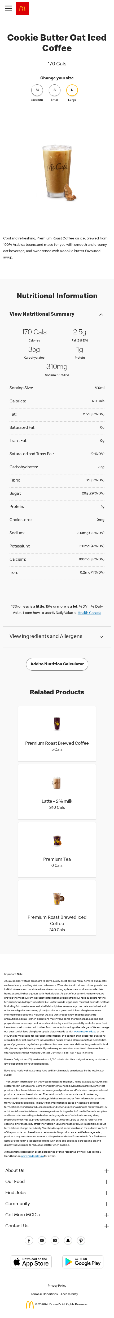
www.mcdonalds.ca (85, 1032)
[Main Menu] (8, 8)
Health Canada (89, 613)
